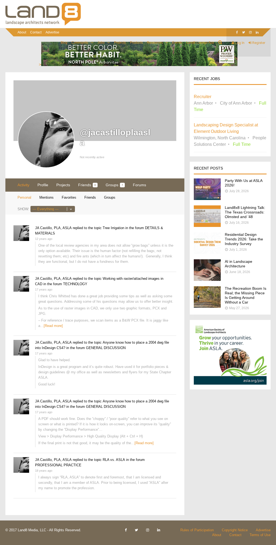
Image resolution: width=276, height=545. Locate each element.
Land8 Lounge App (200, 42)
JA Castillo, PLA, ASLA (53, 228)
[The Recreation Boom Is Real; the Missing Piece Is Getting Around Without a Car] (207, 306)
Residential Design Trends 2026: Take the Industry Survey (244, 239)
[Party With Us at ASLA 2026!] (207, 198)
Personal (24, 197)
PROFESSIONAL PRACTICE (58, 465)
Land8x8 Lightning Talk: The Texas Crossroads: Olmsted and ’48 (245, 212)
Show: (23, 209)
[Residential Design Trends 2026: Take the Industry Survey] (207, 252)
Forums (139, 185)
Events (177, 42)
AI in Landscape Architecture (238, 263)
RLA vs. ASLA (114, 460)
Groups (114, 185)
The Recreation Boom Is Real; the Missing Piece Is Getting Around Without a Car (245, 295)
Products (136, 42)
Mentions (46, 197)
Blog (64, 42)
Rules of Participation (197, 530)
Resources (155, 42)
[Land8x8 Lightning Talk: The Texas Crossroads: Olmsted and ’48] (207, 225)
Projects (120, 42)
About (22, 32)
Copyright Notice (235, 530)
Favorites (69, 197)
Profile (42, 185)
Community (79, 42)
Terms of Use (260, 535)
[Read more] (53, 326)
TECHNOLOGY (75, 284)
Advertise (52, 32)
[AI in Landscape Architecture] (207, 279)
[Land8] (43, 24)
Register (258, 43)
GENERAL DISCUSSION (106, 348)
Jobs (101, 42)
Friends (87, 185)
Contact (36, 32)
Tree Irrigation (113, 228)
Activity (23, 185)
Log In (239, 43)
